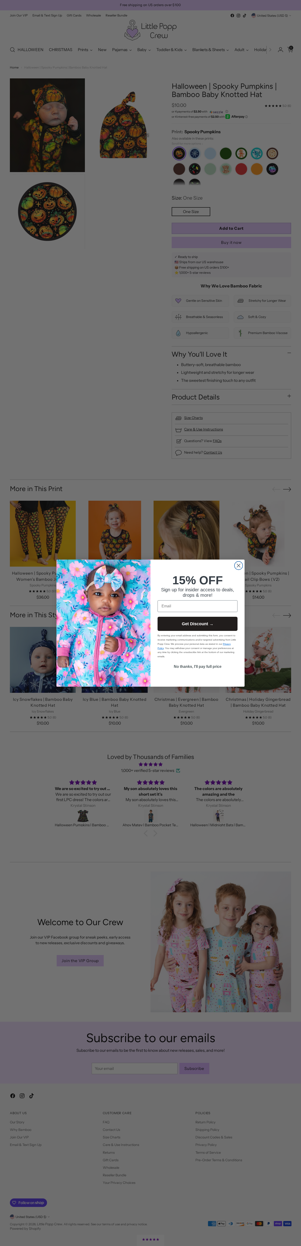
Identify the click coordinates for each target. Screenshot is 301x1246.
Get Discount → (198, 623)
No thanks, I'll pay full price (198, 667)
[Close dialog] (238, 565)
